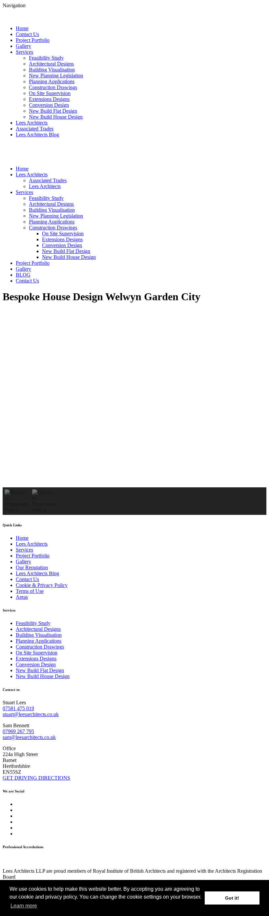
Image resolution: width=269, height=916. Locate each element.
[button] (134, 471)
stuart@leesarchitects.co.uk (31, 714)
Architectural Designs (51, 64)
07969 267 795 (18, 731)
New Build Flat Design (53, 111)
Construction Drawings (53, 87)
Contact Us (27, 34)
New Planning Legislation (56, 75)
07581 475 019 (18, 708)
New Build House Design (56, 117)
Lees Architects (32, 123)
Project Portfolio (33, 40)
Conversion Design (49, 105)
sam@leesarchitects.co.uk (29, 737)
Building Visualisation (52, 69)
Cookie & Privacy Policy (42, 585)
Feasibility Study (46, 58)
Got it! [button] (232, 898)
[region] (134, 412)
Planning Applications (51, 81)
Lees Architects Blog (37, 134)
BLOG (23, 275)
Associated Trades (34, 128)
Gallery (23, 46)
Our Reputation (32, 567)
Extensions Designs (49, 99)
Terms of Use (30, 591)
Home (22, 28)
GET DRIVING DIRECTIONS (36, 778)
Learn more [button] (23, 905)
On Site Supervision (50, 93)
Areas (22, 597)
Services (24, 52)
